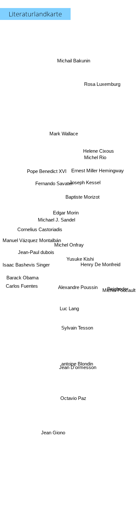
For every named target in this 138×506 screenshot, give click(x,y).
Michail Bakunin (75, 56)
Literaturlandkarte (35, 14)
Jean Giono (54, 436)
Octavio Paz (69, 400)
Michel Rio (94, 151)
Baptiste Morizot (81, 195)
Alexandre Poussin (78, 289)
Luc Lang (66, 310)
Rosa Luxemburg (101, 74)
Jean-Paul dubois (36, 253)
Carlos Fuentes (21, 299)
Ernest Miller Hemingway (99, 173)
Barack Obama (23, 277)
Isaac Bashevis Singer (26, 264)
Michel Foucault (118, 291)
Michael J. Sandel (56, 214)
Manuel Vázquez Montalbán (32, 241)
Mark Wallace (63, 122)
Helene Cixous (97, 142)
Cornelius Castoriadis (39, 227)
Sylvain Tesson (79, 325)
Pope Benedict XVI (46, 172)
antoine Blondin (77, 368)
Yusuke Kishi (79, 262)
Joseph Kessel (85, 202)
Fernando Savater (54, 185)
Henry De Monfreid (101, 273)
